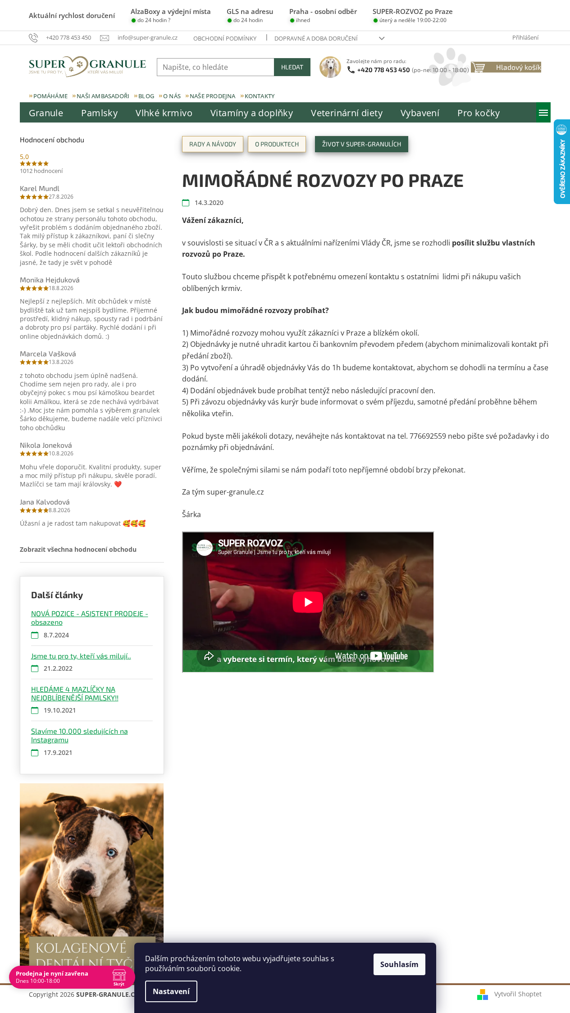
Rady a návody (212, 144)
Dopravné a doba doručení (316, 38)
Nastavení (171, 991)
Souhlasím (399, 964)
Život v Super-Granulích (361, 144)
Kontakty (260, 96)
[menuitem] (46, 113)
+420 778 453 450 (413, 69)
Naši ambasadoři (103, 96)
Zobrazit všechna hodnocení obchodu (78, 549)
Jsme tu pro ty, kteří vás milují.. (81, 655)
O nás (172, 96)
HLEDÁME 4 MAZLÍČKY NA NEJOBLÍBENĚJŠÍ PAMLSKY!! (75, 693)
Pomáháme (50, 96)
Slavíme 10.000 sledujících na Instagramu (79, 735)
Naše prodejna (213, 96)
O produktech (277, 144)
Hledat (292, 67)
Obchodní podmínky (224, 38)
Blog (146, 96)
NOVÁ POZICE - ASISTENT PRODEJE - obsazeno (89, 617)
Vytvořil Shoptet (518, 994)
